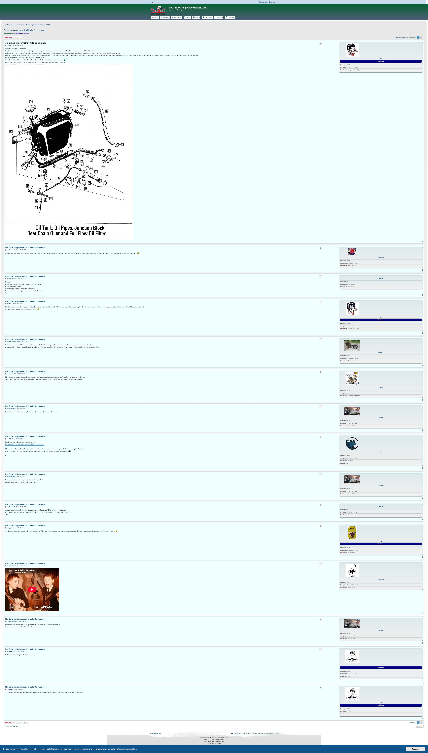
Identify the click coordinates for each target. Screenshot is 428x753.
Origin (222, 741)
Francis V (381, 257)
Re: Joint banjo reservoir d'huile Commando (25, 248)
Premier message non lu (401, 37)
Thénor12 (381, 278)
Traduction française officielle (211, 739)
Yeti (27, 33)
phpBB (209, 737)
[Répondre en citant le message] (320, 43)
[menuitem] (151, 2)
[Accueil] (159, 10)
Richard (381, 417)
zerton (381, 387)
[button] (423, 37)
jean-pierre (381, 579)
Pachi (15, 33)
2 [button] (420, 37)
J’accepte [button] (415, 749)
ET (381, 452)
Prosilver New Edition (212, 741)
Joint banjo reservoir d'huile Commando (25, 30)
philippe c (381, 352)
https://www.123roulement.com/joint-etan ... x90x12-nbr (24, 444)
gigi (18, 33)
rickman (23, 33)
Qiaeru (222, 739)
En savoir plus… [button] (130, 749)
